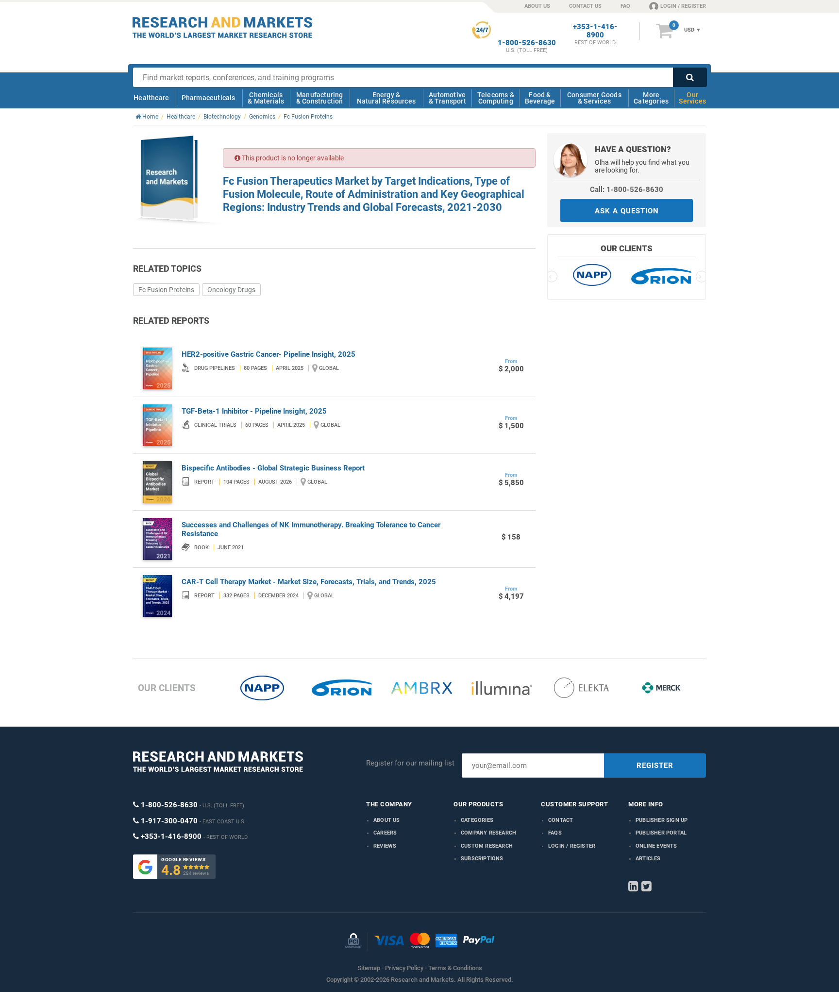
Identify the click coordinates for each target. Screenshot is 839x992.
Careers (385, 833)
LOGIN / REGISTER (683, 6)
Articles (648, 858)
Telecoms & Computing (495, 98)
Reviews (384, 846)
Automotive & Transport (447, 98)
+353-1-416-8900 (595, 31)
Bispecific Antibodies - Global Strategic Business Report (273, 468)
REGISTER (655, 765)
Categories (477, 820)
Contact (560, 820)
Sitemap (368, 968)
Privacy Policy (404, 968)
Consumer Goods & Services (594, 98)
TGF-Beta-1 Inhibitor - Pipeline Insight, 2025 (254, 411)
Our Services (692, 98)
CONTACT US (585, 6)
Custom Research (487, 846)
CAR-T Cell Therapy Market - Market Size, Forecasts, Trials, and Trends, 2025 (309, 581)
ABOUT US (537, 6)
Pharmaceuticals (208, 98)
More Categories (651, 98)
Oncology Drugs (231, 290)
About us (386, 820)
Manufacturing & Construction (319, 98)
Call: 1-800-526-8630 (626, 189)
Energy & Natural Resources (386, 98)
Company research (488, 833)
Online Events (656, 846)
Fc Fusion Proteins (166, 290)
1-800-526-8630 (527, 43)
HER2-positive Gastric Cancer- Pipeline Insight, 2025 (268, 354)
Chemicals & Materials (266, 98)
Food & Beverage (540, 98)
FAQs (555, 833)
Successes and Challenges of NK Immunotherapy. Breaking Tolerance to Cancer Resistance (311, 529)
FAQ (625, 6)
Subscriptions (482, 858)
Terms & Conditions (455, 968)
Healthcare (151, 98)
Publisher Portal (661, 833)
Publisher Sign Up (662, 820)
